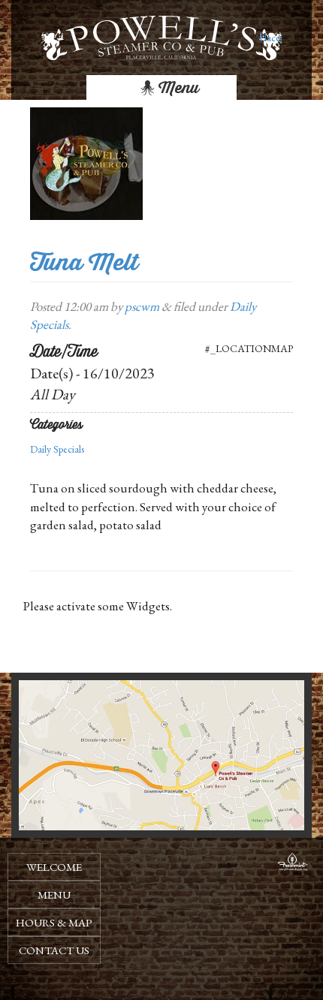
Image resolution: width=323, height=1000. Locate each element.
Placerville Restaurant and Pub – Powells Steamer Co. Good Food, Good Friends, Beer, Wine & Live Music (270, 37)
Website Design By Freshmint (293, 864)
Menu (177, 88)
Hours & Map (54, 922)
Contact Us (54, 950)
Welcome (54, 867)
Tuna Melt (84, 262)
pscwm (142, 306)
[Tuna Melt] (86, 161)
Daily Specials (57, 449)
